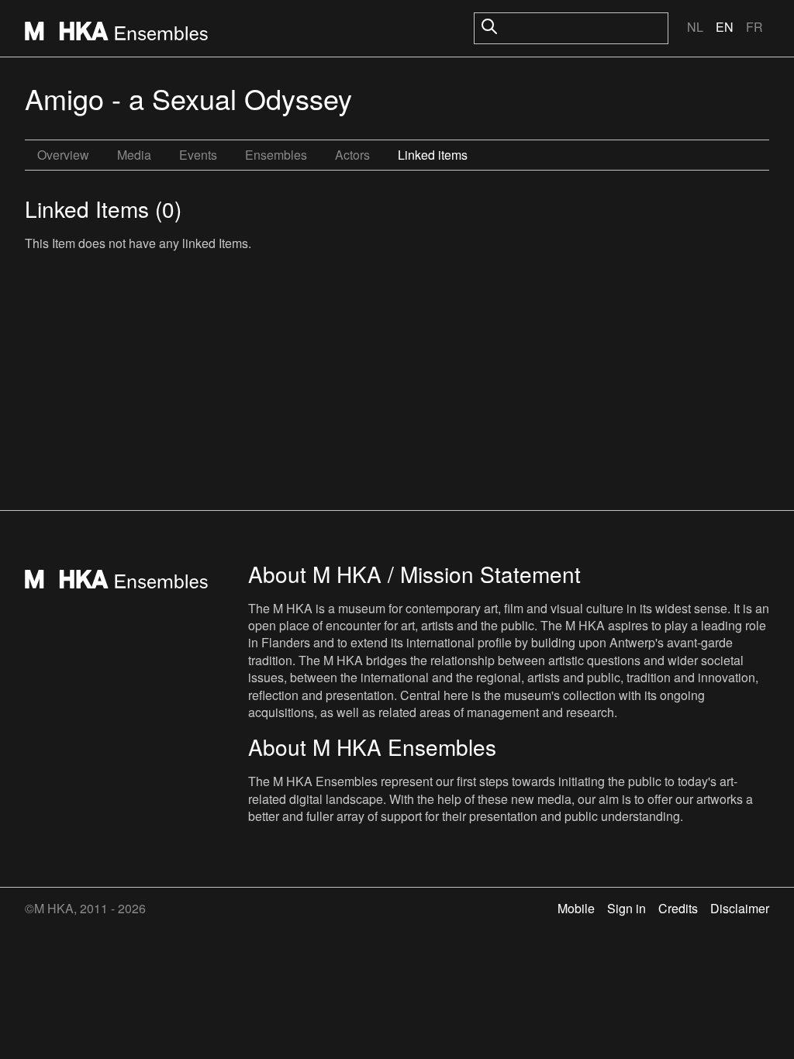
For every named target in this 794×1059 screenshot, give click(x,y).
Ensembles (276, 155)
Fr (754, 27)
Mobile (576, 908)
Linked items (433, 155)
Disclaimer (739, 908)
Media (134, 155)
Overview (63, 155)
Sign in (626, 908)
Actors (352, 155)
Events (198, 155)
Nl (695, 27)
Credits (678, 908)
